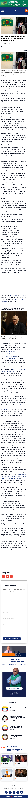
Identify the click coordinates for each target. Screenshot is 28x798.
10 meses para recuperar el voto (18, 708)
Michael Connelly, (11, 356)
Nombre (5, 612)
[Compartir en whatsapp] (11, 576)
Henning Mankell (11, 358)
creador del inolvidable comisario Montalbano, (11, 407)
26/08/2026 (12, 729)
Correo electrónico (8, 618)
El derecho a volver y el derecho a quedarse (16, 727)
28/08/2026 (12, 710)
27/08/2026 (12, 720)
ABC (24, 295)
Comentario (6, 594)
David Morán (14, 295)
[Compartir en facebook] (3, 576)
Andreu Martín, (12, 354)
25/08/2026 (12, 738)
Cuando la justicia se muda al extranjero (16, 736)
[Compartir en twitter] (7, 576)
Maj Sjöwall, (8, 352)
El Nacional (14, 47)
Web (4, 624)
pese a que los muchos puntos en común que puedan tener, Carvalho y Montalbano (13, 476)
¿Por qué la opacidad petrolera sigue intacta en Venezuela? (18, 718)
